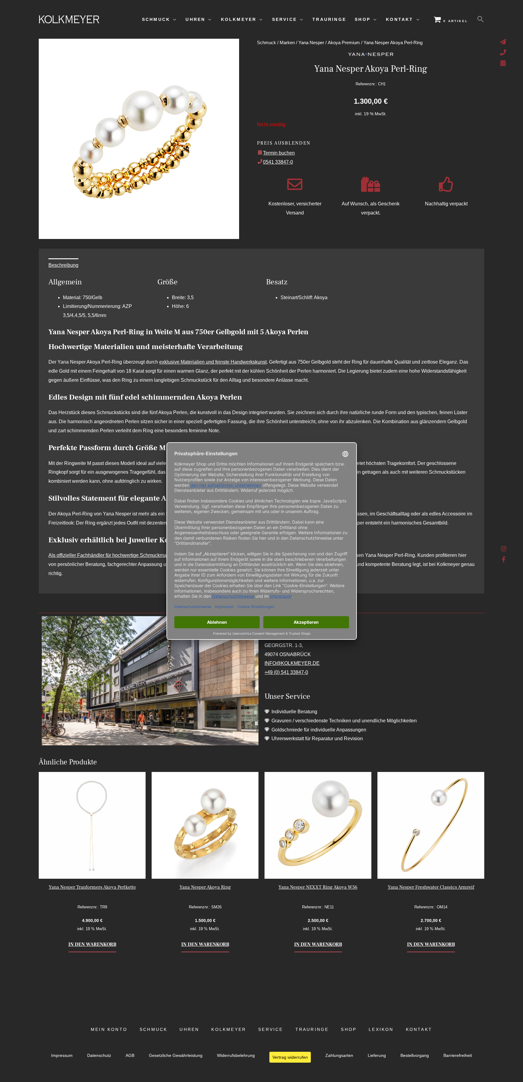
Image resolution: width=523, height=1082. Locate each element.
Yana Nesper (311, 42)
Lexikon (381, 1029)
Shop (349, 1029)
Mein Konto (109, 1029)
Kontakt (419, 1029)
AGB (130, 1055)
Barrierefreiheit (457, 1055)
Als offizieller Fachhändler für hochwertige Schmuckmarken (112, 555)
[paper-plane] (504, 42)
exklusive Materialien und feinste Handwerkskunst (213, 361)
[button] (480, 19)
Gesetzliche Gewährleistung (175, 1055)
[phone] (504, 52)
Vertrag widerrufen (290, 1057)
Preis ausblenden (283, 143)
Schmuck (266, 42)
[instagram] (504, 550)
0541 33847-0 (278, 162)
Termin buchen (279, 152)
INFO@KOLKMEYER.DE (292, 663)
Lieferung (377, 1055)
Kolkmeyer (228, 1029)
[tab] (63, 265)
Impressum (62, 1055)
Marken (287, 42)
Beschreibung (63, 265)
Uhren (189, 1029)
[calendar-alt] (504, 63)
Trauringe (312, 1029)
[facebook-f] (504, 559)
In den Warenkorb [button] (92, 944)
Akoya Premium (344, 42)
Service (270, 1029)
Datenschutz (99, 1055)
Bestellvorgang (414, 1055)
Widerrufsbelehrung (236, 1055)
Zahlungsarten (339, 1055)
